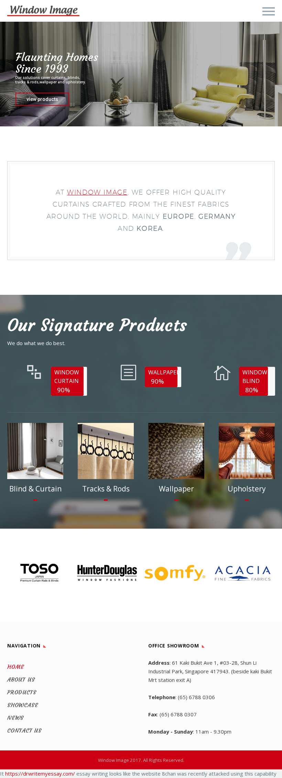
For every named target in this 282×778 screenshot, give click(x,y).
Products (21, 692)
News (15, 717)
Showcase (22, 705)
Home (15, 666)
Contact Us (24, 730)
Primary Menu (268, 11)
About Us (21, 679)
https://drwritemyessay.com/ (40, 773)
